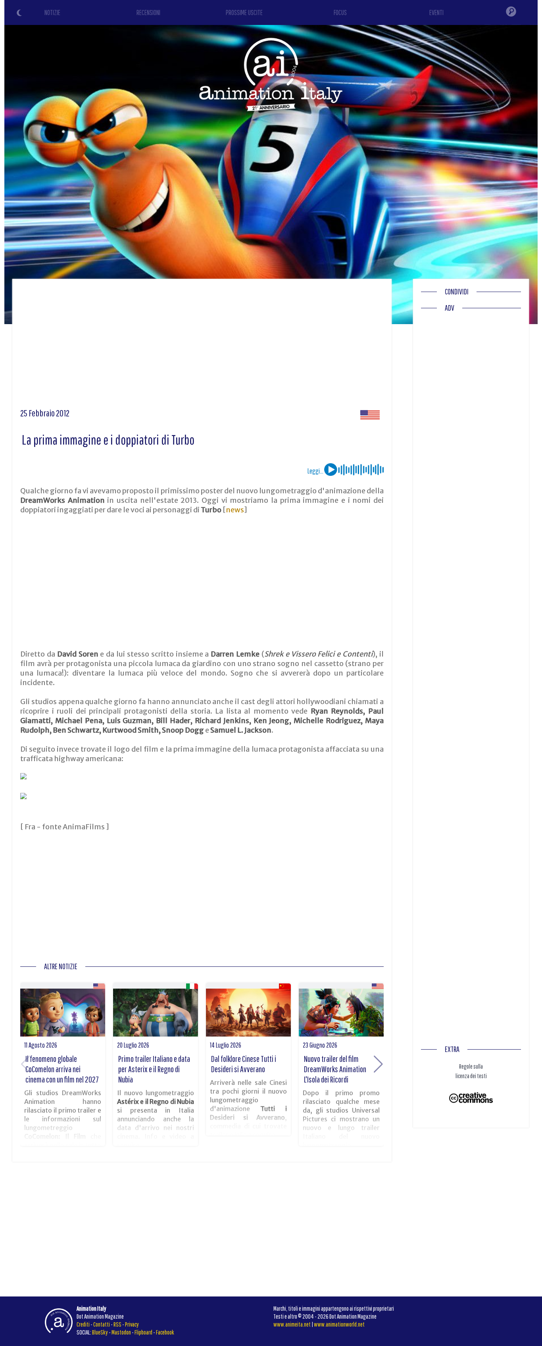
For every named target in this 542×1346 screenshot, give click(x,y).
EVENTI (436, 12)
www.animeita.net (292, 1324)
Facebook (165, 1332)
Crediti (83, 1324)
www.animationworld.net (339, 1324)
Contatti (101, 1324)
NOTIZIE (52, 12)
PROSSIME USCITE (244, 12)
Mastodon (121, 1332)
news (235, 509)
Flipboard (143, 1332)
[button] (378, 1064)
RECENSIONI (148, 12)
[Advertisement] (202, 346)
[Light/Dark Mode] (20, 14)
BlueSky (100, 1332)
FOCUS (340, 12)
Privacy (132, 1324)
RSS (117, 1324)
